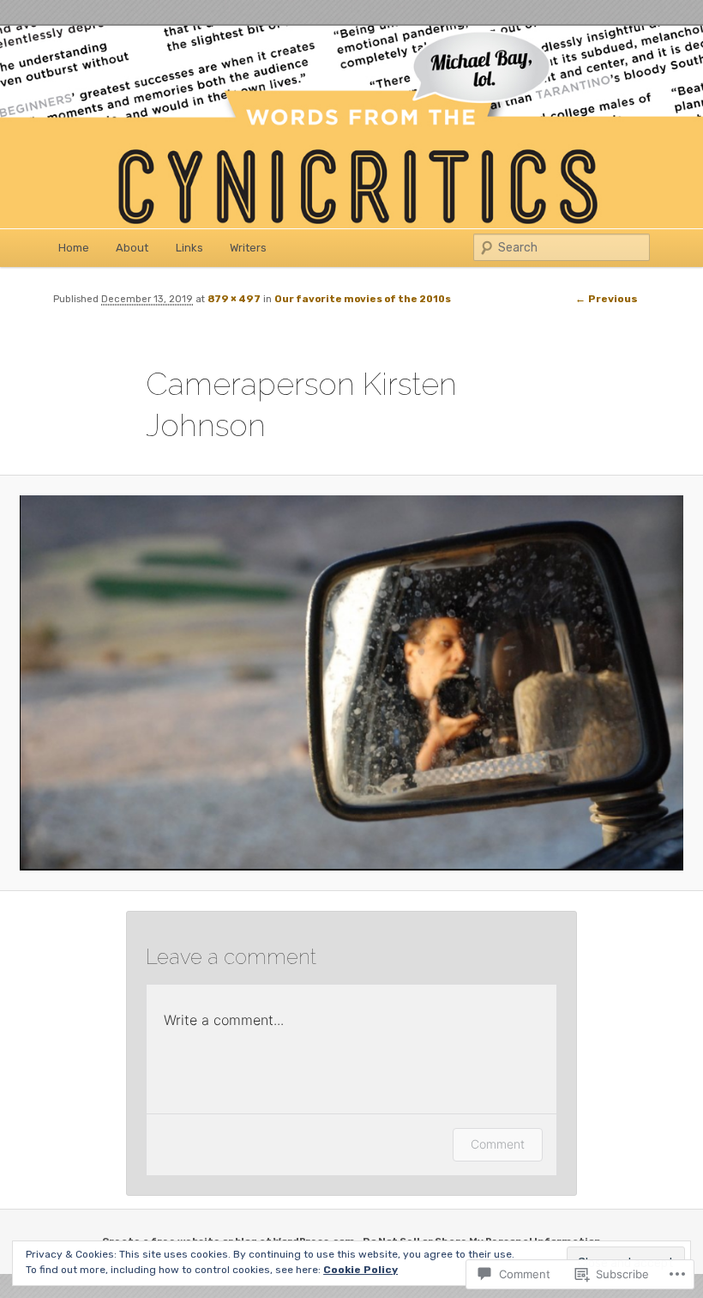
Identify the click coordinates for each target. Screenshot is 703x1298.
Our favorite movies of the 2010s (362, 299)
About (132, 247)
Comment (498, 1144)
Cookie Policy (360, 1270)
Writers (248, 247)
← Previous (606, 299)
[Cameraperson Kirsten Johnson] (351, 682)
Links (189, 247)
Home (73, 247)
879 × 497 (234, 299)
